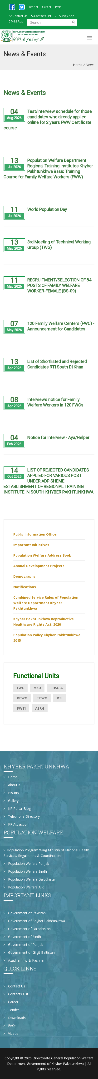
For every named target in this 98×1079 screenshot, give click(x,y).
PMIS (58, 7)
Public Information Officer (35, 534)
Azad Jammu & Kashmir (26, 960)
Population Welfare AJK (25, 887)
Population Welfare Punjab (28, 863)
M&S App (16, 21)
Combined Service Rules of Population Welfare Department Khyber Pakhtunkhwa (45, 603)
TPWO (42, 698)
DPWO (22, 698)
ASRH (39, 708)
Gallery (13, 800)
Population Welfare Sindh (27, 871)
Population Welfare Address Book (42, 555)
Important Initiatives (31, 544)
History (13, 792)
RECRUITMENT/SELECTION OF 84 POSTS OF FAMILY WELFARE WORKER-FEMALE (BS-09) (59, 285)
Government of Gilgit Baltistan (31, 952)
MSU (37, 687)
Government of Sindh (24, 936)
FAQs (11, 1025)
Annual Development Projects (38, 566)
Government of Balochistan (29, 928)
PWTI (21, 708)
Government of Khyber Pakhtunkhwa (36, 921)
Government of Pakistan (26, 913)
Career (46, 7)
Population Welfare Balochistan (32, 879)
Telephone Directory (23, 816)
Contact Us (19, 16)
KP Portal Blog (19, 808)
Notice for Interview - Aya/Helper (58, 437)
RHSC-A (56, 687)
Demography (24, 576)
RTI (59, 698)
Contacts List (42, 16)
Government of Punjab (25, 944)
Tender (33, 7)
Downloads (16, 1017)
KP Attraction (18, 824)
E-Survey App (65, 16)
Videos (12, 1033)
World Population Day (47, 209)
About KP (15, 785)
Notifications (24, 587)
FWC (20, 687)
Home (78, 64)
